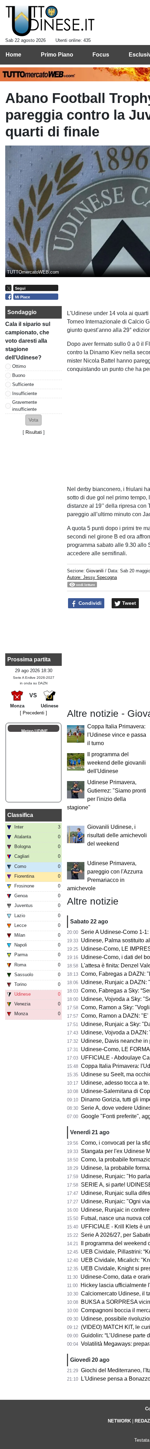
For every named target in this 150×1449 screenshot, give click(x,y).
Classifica (20, 815)
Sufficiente (23, 384)
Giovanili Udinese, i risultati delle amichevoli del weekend (117, 835)
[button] (33, 420)
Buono (18, 375)
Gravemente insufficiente (24, 405)
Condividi (89, 603)
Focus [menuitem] (100, 55)
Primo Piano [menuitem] (57, 55)
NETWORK (119, 1421)
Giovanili (95, 570)
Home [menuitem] (13, 55)
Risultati (33, 432)
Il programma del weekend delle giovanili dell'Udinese (116, 762)
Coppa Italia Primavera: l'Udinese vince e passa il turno (116, 734)
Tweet (128, 603)
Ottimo (19, 366)
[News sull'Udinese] (50, 21)
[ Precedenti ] (33, 712)
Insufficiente (24, 393)
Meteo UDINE (34, 731)
